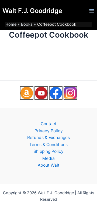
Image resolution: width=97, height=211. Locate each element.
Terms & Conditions (48, 144)
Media (48, 158)
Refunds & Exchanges (48, 137)
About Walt (49, 165)
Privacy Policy (48, 130)
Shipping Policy (48, 151)
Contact (49, 123)
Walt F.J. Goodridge (32, 11)
